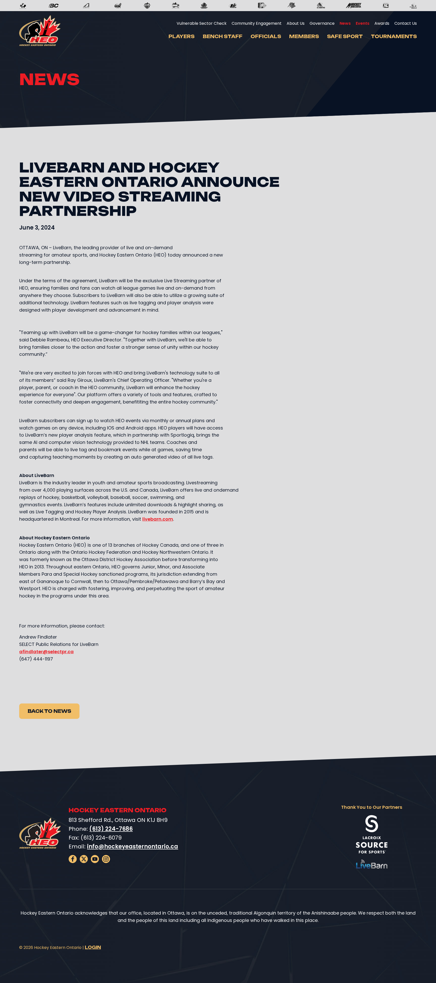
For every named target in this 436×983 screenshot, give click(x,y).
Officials (266, 36)
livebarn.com (157, 519)
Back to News (49, 711)
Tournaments (394, 36)
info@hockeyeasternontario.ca (132, 846)
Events (362, 23)
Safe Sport (345, 36)
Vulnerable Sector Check (202, 23)
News (345, 23)
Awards (381, 23)
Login (93, 947)
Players (182, 36)
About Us (296, 23)
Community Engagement (257, 23)
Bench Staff (222, 36)
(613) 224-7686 (111, 829)
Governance (322, 23)
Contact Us (405, 23)
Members (304, 36)
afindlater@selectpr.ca (46, 651)
